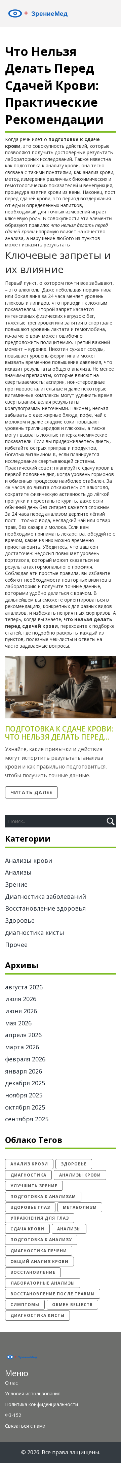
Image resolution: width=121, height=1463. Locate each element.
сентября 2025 (26, 1119)
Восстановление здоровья (45, 908)
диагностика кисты (34, 932)
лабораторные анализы (42, 1283)
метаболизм (80, 1207)
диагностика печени (38, 1251)
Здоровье (20, 920)
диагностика (28, 1175)
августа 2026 (24, 987)
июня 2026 (21, 1011)
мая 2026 (18, 1023)
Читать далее (31, 792)
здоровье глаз (30, 1207)
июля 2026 (20, 999)
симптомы (24, 1304)
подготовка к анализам (43, 1196)
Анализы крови (28, 860)
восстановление (32, 1272)
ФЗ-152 (13, 1415)
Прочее (16, 945)
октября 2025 (25, 1107)
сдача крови (27, 1229)
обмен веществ (72, 1304)
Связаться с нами (25, 1426)
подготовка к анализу (41, 1240)
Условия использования (33, 1393)
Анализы (18, 872)
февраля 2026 (25, 1059)
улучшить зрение (33, 1186)
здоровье (74, 1164)
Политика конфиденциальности (41, 1404)
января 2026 (23, 1071)
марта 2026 (22, 1047)
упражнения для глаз (39, 1218)
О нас (11, 1383)
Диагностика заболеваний (45, 896)
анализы (69, 1229)
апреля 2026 (23, 1035)
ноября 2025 (23, 1095)
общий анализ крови (39, 1261)
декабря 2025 (25, 1083)
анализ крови (29, 1164)
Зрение (16, 884)
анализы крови (80, 1175)
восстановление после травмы (52, 1294)
